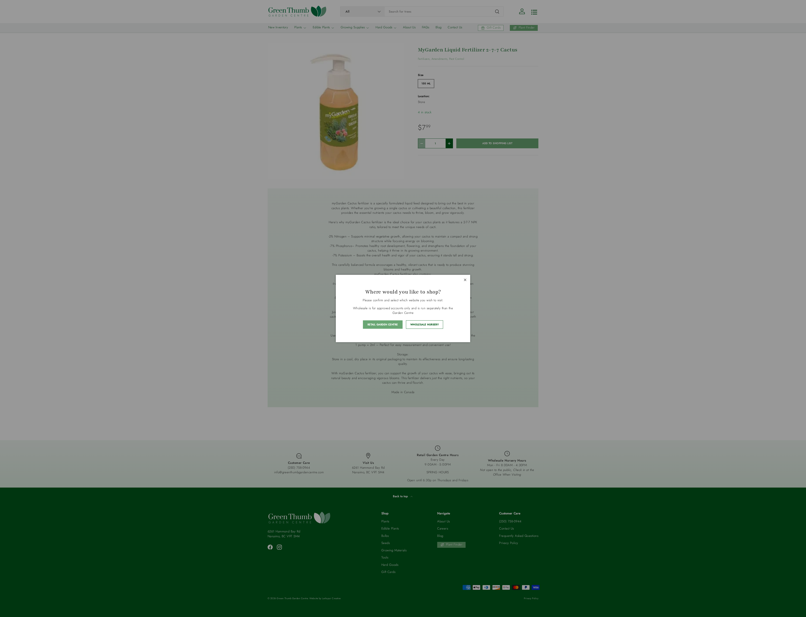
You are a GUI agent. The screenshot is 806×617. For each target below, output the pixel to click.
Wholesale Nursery (424, 324)
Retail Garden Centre (383, 324)
